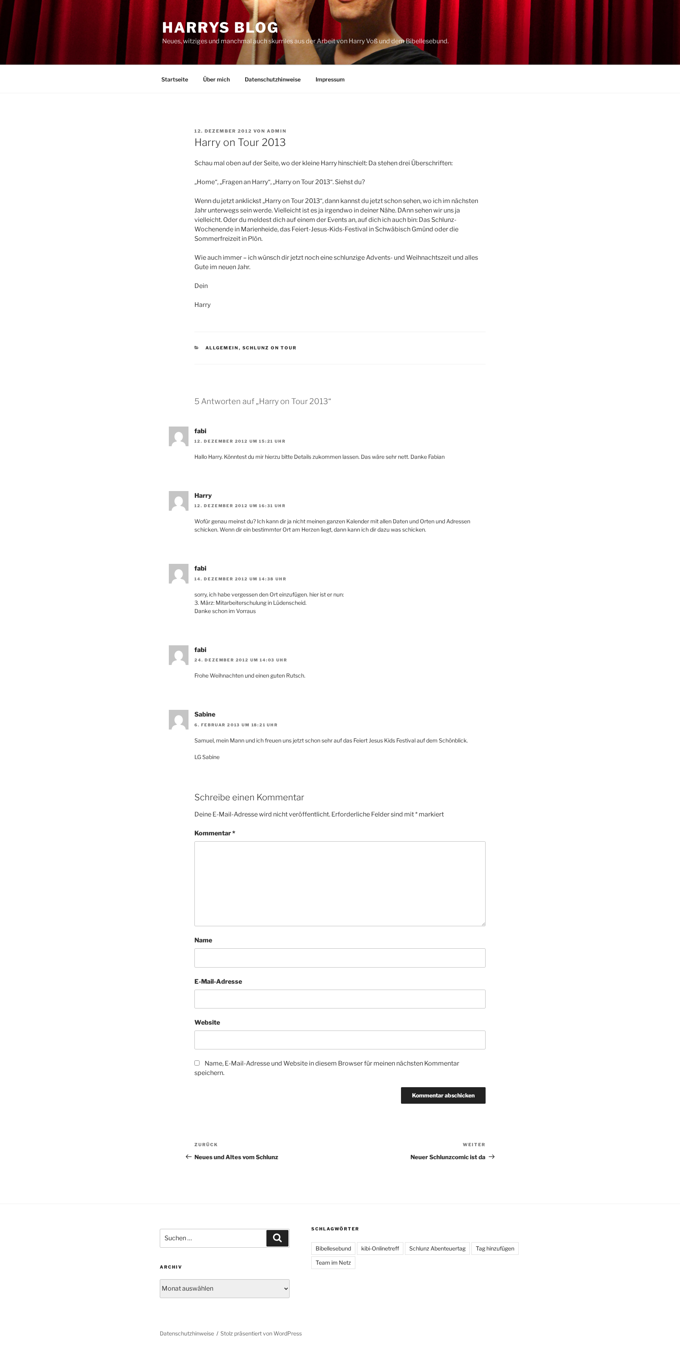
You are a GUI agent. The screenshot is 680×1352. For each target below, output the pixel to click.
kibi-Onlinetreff (380, 1248)
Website (207, 1022)
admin (276, 131)
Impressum (330, 79)
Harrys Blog (220, 27)
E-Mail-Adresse (218, 981)
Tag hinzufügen (495, 1248)
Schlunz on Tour (269, 348)
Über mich (216, 79)
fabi (200, 431)
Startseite (174, 79)
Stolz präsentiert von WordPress (261, 1333)
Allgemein (222, 348)
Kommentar (214, 833)
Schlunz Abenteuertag (437, 1248)
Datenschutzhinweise (273, 79)
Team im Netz (333, 1262)
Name (203, 940)
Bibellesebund (333, 1248)
